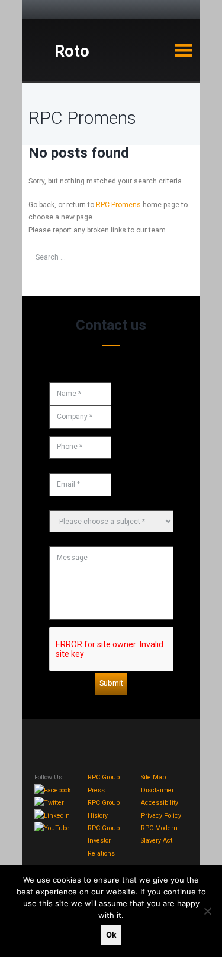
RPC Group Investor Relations (104, 840)
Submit (111, 683)
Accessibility (159, 803)
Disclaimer (157, 790)
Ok (111, 934)
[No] (207, 911)
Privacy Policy (161, 816)
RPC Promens (118, 205)
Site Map (153, 777)
